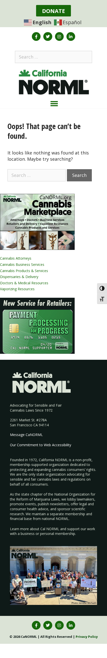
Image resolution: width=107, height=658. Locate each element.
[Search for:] (53, 57)
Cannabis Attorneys (15, 258)
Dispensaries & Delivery (19, 276)
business (28, 533)
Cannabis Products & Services (24, 270)
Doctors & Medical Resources (24, 283)
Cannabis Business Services (22, 264)
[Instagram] (59, 36)
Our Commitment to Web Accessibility (40, 444)
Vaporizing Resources (17, 289)
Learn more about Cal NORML (34, 528)
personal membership (57, 533)
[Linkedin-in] (70, 36)
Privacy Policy (87, 636)
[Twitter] (47, 36)
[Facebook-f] (36, 36)
